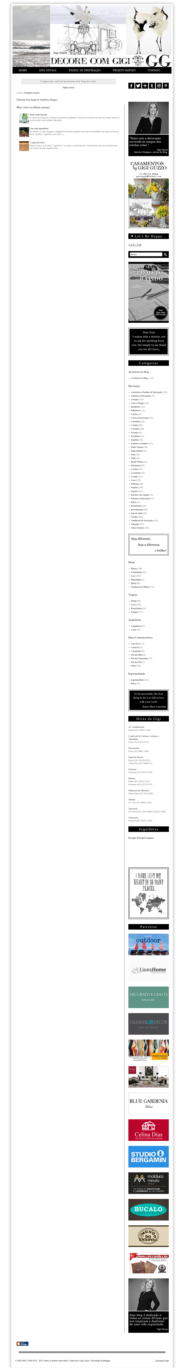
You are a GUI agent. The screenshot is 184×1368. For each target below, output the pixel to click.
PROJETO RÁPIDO (124, 70)
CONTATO (154, 70)
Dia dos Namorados (139, 658)
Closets (134, 414)
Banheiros (135, 407)
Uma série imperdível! (39, 128)
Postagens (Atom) (31, 93)
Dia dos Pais (136, 662)
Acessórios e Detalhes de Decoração (146, 392)
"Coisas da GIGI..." (38, 142)
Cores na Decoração (139, 418)
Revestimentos (137, 509)
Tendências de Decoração (142, 520)
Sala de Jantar (137, 513)
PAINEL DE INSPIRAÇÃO (85, 70)
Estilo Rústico (137, 451)
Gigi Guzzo (84, 1360)
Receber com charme (140, 495)
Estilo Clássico (137, 447)
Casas (133, 630)
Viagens (134, 612)
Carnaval (135, 647)
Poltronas (135, 484)
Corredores (135, 421)
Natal (133, 666)
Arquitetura (136, 626)
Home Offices (137, 462)
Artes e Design (137, 403)
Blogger (106, 1360)
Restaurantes (136, 506)
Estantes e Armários (139, 443)
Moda (133, 583)
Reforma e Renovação (140, 498)
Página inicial (68, 87)
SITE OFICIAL (48, 70)
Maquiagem (136, 579)
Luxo (133, 480)
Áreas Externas (137, 528)
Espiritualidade (137, 680)
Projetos (134, 487)
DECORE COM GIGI (27, 1360)
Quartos (134, 491)
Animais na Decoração (140, 396)
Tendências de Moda (140, 587)
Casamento (135, 651)
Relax (133, 502)
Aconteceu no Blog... (140, 378)
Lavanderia (136, 473)
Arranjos (134, 399)
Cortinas (134, 425)
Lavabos (134, 469)
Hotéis (134, 601)
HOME (23, 70)
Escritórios (135, 436)
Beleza (134, 568)
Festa (133, 454)
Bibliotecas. (136, 410)
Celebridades (136, 572)
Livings (134, 476)
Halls (133, 458)
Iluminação (135, 465)
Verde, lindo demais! (38, 114)
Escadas (134, 432)
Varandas (135, 524)
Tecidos (134, 517)
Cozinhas (135, 429)
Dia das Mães (137, 655)
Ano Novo (135, 644)
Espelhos (135, 440)
